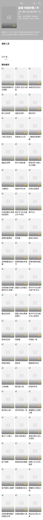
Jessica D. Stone (28, 18)
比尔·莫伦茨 (27, 16)
